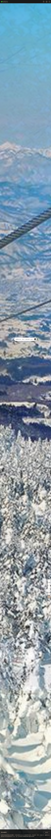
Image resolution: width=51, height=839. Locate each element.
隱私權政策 (29, 836)
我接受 (46, 832)
